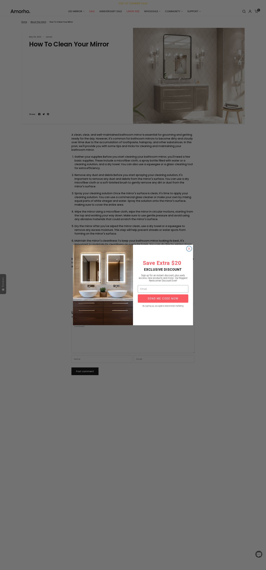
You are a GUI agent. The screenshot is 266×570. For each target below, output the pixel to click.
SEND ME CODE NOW (163, 298)
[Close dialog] (189, 248)
